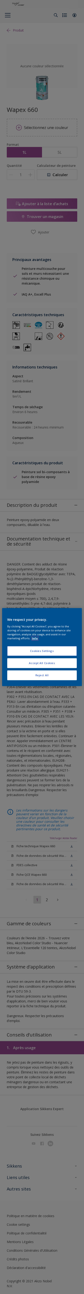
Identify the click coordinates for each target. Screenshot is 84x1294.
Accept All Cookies (42, 663)
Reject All (42, 675)
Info (35, 638)
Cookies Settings (42, 651)
